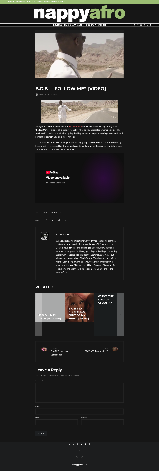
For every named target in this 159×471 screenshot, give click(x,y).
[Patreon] (137, 25)
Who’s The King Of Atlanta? (106, 299)
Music (67, 25)
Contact (20, 2)
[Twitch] (147, 25)
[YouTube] (141, 25)
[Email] (66, 220)
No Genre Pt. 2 (56, 212)
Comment (39, 381)
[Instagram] (134, 25)
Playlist (31, 2)
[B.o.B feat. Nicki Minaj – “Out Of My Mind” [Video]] (79, 307)
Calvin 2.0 (42, 94)
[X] (131, 25)
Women (102, 25)
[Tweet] (52, 220)
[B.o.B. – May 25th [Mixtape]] (50, 307)
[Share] (46, 220)
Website (84, 417)
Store (61, 2)
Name (37, 407)
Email (37, 417)
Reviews (57, 25)
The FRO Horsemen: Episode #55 (60, 351)
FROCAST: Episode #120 (96, 350)
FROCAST (91, 25)
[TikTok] (144, 25)
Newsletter (50, 2)
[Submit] (59, 220)
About (11, 2)
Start (40, 2)
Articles (77, 25)
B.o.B (45, 212)
